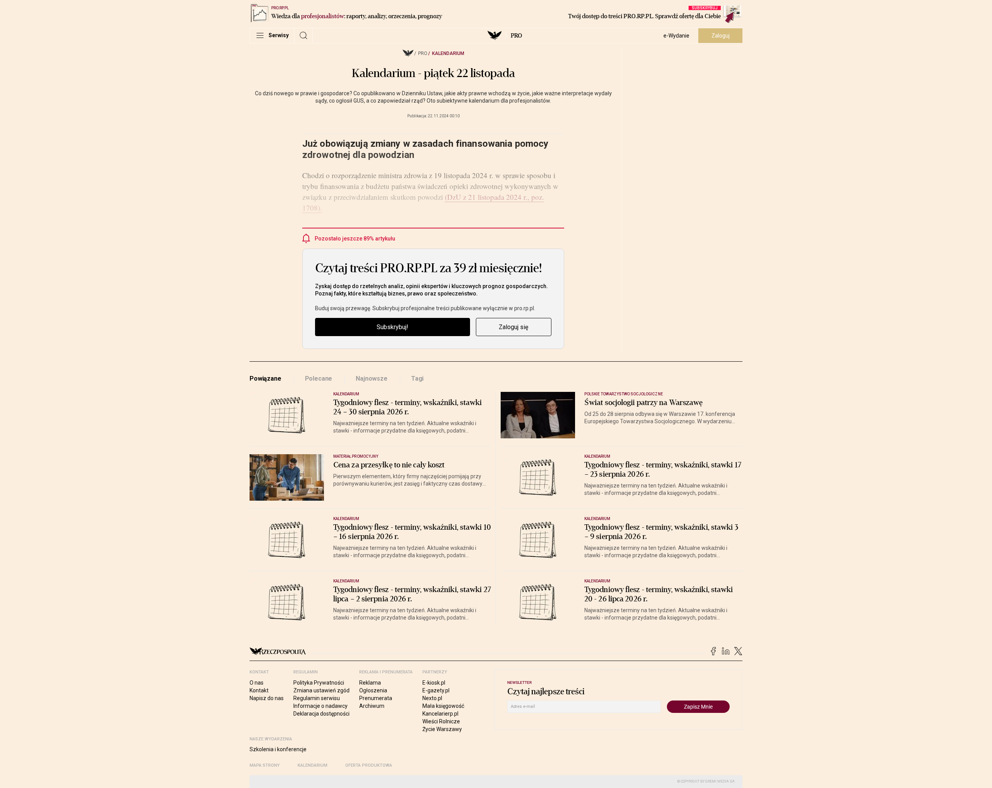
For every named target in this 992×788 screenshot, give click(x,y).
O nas (257, 683)
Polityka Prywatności (318, 683)
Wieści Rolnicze (441, 721)
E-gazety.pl (436, 690)
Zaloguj (720, 36)
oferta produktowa (368, 765)
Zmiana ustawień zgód (321, 690)
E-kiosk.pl (433, 683)
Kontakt (259, 690)
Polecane (318, 378)
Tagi (417, 378)
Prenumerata (375, 698)
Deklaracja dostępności (321, 714)
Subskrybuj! (392, 327)
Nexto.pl (432, 698)
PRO (516, 35)
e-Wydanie (676, 36)
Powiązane (265, 378)
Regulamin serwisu (316, 698)
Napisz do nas (267, 698)
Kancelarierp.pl (440, 714)
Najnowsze (372, 378)
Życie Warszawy (442, 729)
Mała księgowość (443, 706)
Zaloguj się (513, 327)
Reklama (370, 683)
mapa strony (265, 765)
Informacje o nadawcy (320, 706)
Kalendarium (448, 53)
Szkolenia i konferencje (278, 749)
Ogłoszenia (373, 690)
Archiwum (371, 706)
